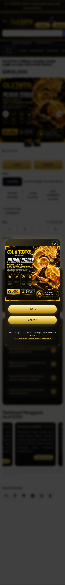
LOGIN (32, 309)
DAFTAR (32, 319)
